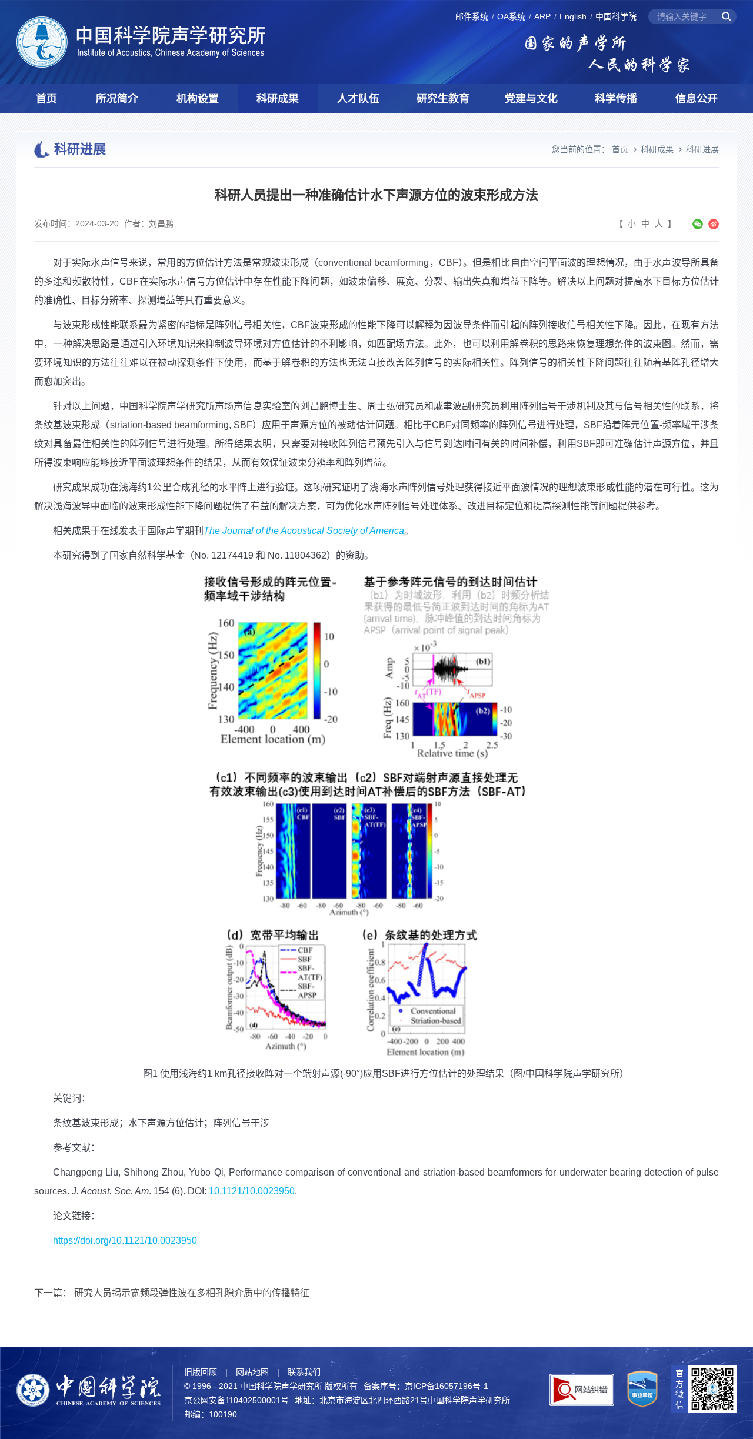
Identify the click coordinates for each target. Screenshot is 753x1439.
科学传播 (616, 99)
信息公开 (696, 99)
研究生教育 (443, 99)
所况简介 (117, 99)
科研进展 (702, 149)
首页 (46, 99)
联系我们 (304, 1372)
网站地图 (252, 1372)
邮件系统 (471, 16)
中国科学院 (616, 16)
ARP (542, 16)
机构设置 (197, 99)
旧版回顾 (200, 1372)
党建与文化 (531, 99)
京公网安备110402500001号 (236, 1400)
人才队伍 (358, 99)
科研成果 (277, 99)
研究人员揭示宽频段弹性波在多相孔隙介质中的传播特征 (191, 1293)
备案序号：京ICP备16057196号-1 (426, 1386)
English (573, 16)
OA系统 (511, 16)
